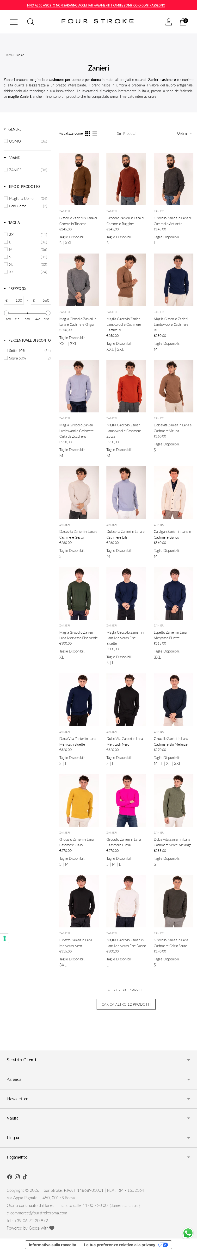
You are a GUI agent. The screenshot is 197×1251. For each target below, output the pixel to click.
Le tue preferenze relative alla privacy (119, 1244)
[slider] (6, 313)
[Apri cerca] (30, 22)
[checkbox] (28, 141)
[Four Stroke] (98, 22)
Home (8, 55)
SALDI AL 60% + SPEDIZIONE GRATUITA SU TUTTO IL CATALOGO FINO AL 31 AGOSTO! (96, 5)
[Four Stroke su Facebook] (9, 1177)
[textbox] (16, 300)
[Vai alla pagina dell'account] (168, 22)
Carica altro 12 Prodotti (126, 1004)
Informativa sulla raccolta (52, 1244)
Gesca (34, 1228)
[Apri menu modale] (14, 22)
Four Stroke (52, 1190)
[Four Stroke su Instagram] (17, 1177)
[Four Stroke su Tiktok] (25, 1177)
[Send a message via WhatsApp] (188, 1233)
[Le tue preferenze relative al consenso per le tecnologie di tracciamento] (4, 938)
